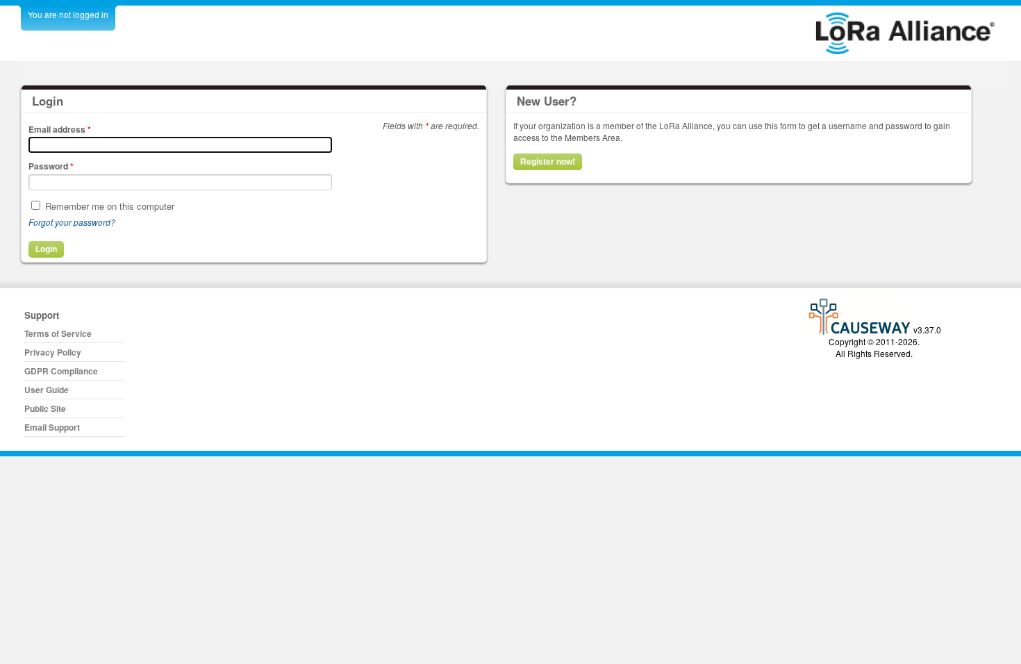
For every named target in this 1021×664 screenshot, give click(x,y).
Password (51, 166)
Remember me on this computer (109, 206)
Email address (59, 129)
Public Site (45, 408)
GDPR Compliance (61, 371)
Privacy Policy (52, 352)
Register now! (547, 162)
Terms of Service (58, 333)
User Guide (46, 389)
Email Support (52, 427)
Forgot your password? (71, 222)
